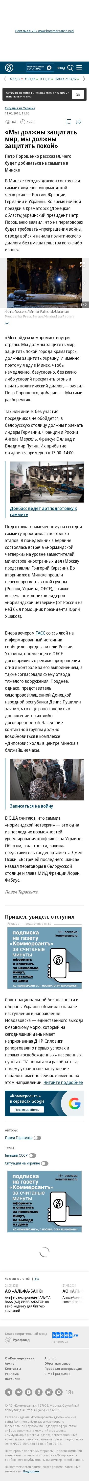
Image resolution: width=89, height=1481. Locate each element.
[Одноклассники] (39, 1392)
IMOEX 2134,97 (65, 79)
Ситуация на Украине (20, 108)
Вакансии (12, 1379)
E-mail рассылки (57, 1373)
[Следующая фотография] (84, 283)
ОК (78, 94)
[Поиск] (70, 67)
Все (37, 1278)
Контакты (13, 1368)
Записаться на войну (31, 806)
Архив (9, 1363)
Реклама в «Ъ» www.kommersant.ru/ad (44, 31)
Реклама (12, 1373)
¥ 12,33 (45, 79)
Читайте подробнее (63, 1082)
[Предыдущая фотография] (5, 283)
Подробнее (31, 1471)
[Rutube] (49, 1392)
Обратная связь (57, 1363)
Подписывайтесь (27, 1109)
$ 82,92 (15, 79)
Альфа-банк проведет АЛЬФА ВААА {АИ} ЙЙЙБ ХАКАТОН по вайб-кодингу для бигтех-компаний (27, 1304)
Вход (61, 67)
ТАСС (40, 633)
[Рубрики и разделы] (79, 67)
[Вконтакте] (18, 1392)
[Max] (59, 1392)
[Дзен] (28, 1392)
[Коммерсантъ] (9, 68)
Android (50, 1358)
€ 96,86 (30, 79)
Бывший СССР (16, 1155)
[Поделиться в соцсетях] (79, 122)
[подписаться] (39, 1138)
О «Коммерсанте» (20, 1358)
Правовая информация (63, 1368)
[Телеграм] (8, 1392)
